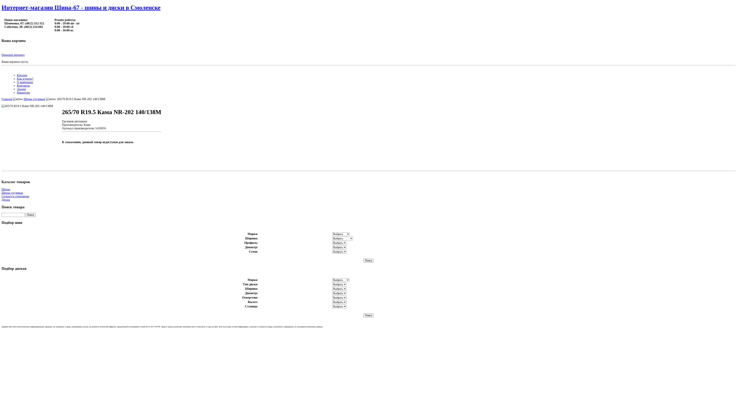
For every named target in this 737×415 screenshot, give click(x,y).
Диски (6, 199)
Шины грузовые (12, 192)
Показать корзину (13, 54)
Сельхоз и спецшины (15, 196)
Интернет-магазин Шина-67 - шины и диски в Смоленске (81, 7)
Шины (6, 189)
